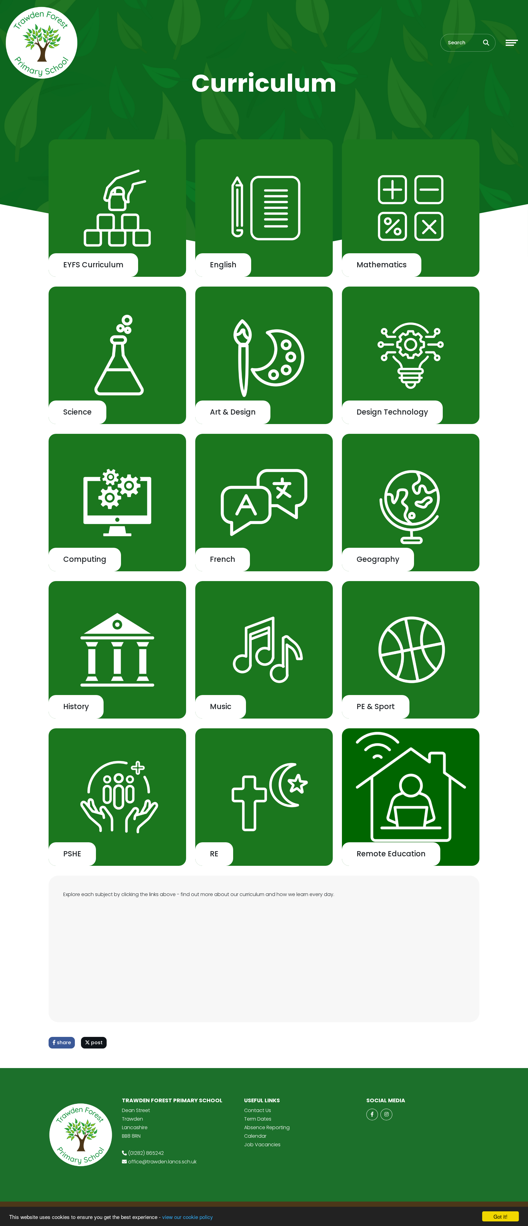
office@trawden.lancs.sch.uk (162, 1161)
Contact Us (257, 1110)
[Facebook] (372, 1114)
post (96, 1042)
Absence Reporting (267, 1127)
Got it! (500, 1216)
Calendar (255, 1136)
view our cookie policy (187, 1217)
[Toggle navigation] (511, 42)
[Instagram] (386, 1114)
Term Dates (257, 1118)
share (63, 1042)
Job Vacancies (262, 1144)
